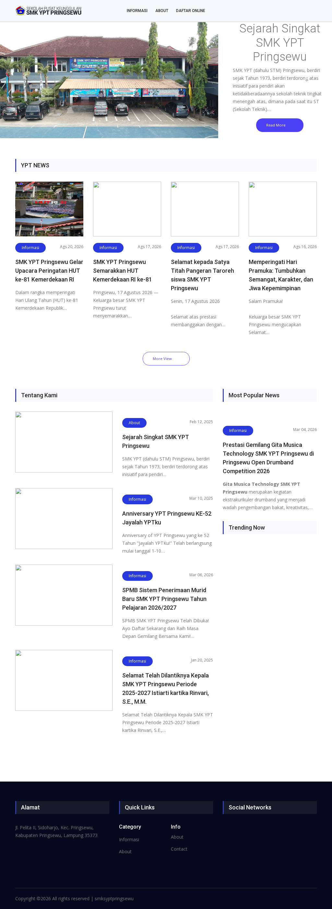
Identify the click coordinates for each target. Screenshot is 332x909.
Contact (179, 849)
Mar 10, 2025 (201, 498)
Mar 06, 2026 (201, 575)
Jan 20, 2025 (202, 660)
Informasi (137, 10)
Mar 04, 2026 (305, 429)
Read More (276, 125)
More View (162, 358)
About (161, 10)
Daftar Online (190, 10)
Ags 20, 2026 (71, 246)
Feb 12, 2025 (201, 422)
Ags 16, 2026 (305, 246)
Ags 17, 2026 (149, 246)
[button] (25, 77)
